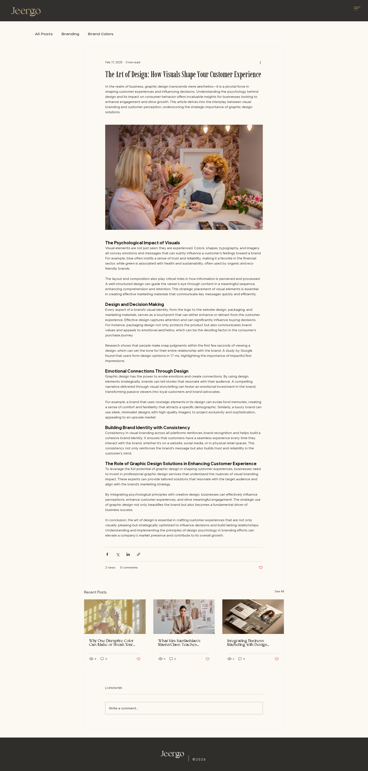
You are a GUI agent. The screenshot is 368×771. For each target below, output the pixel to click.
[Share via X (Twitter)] (118, 554)
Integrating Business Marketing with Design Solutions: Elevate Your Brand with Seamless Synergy (247, 643)
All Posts (44, 34)
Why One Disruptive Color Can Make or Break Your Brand (111, 643)
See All (279, 591)
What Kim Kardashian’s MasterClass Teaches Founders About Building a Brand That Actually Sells (181, 643)
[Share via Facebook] (107, 554)
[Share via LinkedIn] (128, 554)
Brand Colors (101, 34)
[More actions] (260, 62)
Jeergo (26, 11)
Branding (70, 34)
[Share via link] (139, 554)
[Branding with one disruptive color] (115, 616)
